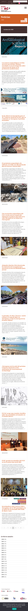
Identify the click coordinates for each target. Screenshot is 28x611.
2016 (2, 561)
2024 (2, 543)
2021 (2, 550)
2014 (2, 566)
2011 (2, 572)
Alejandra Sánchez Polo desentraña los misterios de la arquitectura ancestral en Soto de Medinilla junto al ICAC (13, 267)
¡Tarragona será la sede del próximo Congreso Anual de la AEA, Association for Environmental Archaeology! (13, 368)
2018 (2, 557)
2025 (2, 541)
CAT (9, 3)
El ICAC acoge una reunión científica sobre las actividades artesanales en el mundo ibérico (14, 414)
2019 (2, 554)
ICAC (11, 9)
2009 (2, 577)
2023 (2, 546)
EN (14, 3)
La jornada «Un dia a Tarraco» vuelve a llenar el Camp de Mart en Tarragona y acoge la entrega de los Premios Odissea (14, 318)
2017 (2, 559)
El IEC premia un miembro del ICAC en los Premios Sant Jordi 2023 (13, 461)
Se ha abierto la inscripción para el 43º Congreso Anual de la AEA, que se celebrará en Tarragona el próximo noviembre (14, 118)
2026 (2, 539)
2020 (2, 552)
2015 (2, 563)
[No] (26, 606)
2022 (2, 548)
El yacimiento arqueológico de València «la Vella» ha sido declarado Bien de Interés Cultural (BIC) (14, 164)
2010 (2, 574)
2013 (2, 568)
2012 (2, 570)
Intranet (10, 1)
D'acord (14, 608)
